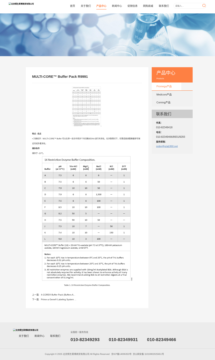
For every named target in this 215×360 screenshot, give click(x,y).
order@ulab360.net (167, 146)
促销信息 (132, 6)
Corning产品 (163, 102)
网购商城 (148, 6)
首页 (72, 6)
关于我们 (86, 6)
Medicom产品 (164, 94)
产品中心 (101, 6)
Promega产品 (164, 86)
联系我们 (164, 6)
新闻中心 (117, 6)
